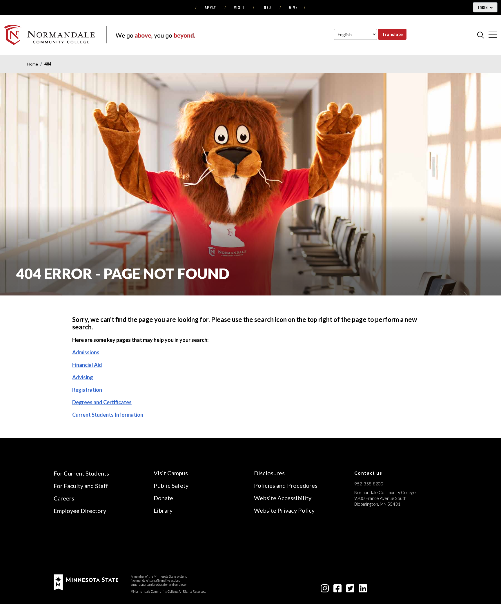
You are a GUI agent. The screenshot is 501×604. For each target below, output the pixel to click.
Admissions (85, 352)
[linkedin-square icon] (363, 590)
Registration (87, 390)
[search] (480, 35)
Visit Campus (171, 472)
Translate (392, 34)
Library (163, 510)
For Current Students (81, 473)
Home (32, 63)
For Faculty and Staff (81, 485)
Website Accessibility (282, 497)
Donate (163, 497)
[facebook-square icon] (337, 590)
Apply (210, 7)
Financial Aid (87, 365)
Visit (239, 7)
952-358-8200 (368, 483)
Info (266, 7)
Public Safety (171, 485)
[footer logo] (86, 582)
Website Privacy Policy (284, 510)
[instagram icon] (325, 590)
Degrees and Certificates (102, 402)
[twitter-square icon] (350, 590)
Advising (82, 377)
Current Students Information (107, 414)
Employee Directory (80, 510)
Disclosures (269, 472)
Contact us (368, 473)
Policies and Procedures (285, 485)
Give (293, 7)
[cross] (493, 34)
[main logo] (99, 34)
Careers (64, 498)
